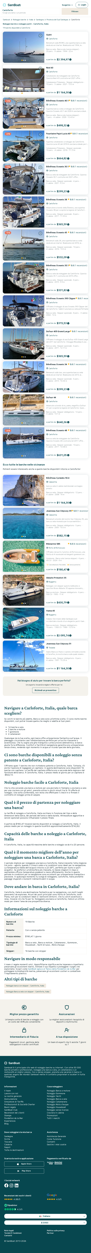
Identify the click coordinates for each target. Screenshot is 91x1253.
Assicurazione (10, 1099)
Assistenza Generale (56, 1136)
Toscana (8, 1142)
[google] (52, 1195)
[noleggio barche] (12, 4)
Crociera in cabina (55, 1113)
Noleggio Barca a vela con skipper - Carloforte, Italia (27, 991)
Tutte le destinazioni (14, 1150)
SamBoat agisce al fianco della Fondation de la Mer (52, 968)
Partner (50, 1233)
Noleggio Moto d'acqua (57, 1104)
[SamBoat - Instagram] (11, 1185)
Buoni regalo (10, 1107)
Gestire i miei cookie (56, 1144)
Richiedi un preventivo (45, 690)
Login (83, 4)
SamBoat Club (10, 1110)
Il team (7, 1090)
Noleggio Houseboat (56, 1107)
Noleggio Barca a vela (57, 1099)
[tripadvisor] (11, 1205)
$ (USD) (44, 1222)
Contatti (51, 1142)
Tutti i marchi (53, 1118)
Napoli (7, 1147)
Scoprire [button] (66, 4)
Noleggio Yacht (54, 1096)
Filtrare (75, 11)
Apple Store (26, 1164)
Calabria (8, 1144)
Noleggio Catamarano (57, 1102)
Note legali (9, 1231)
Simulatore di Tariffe (13, 1102)
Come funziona (54, 1139)
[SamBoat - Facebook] (6, 1185)
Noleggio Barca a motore (58, 1090)
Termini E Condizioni (13, 1233)
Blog (6, 1123)
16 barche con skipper (35, 950)
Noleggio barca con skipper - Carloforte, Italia (25, 985)
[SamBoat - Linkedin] (16, 1185)
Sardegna (8, 1136)
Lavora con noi (11, 1093)
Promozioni (52, 1115)
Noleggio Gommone (56, 1093)
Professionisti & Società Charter (19, 1104)
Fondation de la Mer (13, 1118)
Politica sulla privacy (56, 1231)
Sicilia (7, 1139)
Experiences (10, 1121)
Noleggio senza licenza (57, 1110)
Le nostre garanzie (13, 1096)
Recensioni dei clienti (14, 1113)
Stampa (7, 1115)
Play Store (26, 1171)
